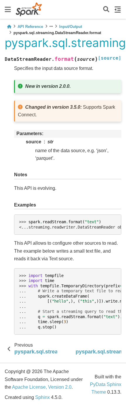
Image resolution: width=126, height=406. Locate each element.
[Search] (106, 9)
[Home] (9, 27)
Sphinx (42, 397)
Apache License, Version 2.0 (41, 387)
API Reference (30, 26)
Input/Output (70, 26)
